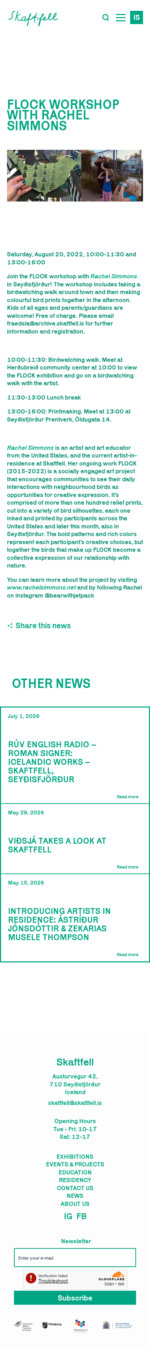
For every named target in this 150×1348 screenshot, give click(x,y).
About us (75, 1203)
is (136, 17)
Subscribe (75, 1298)
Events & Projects (75, 1164)
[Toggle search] (106, 17)
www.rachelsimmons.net (41, 587)
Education (75, 1172)
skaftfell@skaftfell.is (75, 1102)
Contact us (75, 1188)
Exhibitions (75, 1156)
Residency (75, 1180)
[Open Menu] (121, 17)
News (75, 1195)
